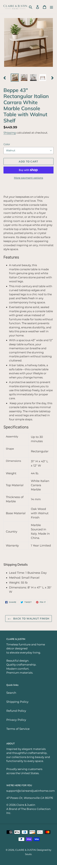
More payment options (28, 177)
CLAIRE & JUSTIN (25, 849)
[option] (14, 77)
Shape (10, 448)
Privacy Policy (16, 720)
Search (11, 693)
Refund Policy (16, 711)
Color (6, 144)
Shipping (9, 132)
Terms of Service (18, 729)
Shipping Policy (17, 702)
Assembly (12, 436)
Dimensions (13, 460)
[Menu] (51, 7)
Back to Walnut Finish (31, 618)
